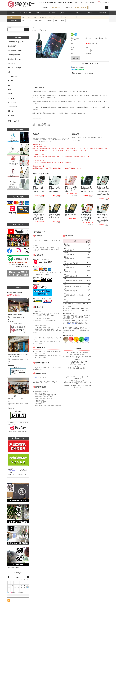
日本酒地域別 (49, 20)
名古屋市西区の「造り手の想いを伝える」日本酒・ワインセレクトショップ (55, 2)
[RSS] (8, 601)
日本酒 (13, 12)
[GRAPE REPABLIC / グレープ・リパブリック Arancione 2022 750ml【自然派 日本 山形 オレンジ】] (87, 208)
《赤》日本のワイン (44, 30)
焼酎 (9, 72)
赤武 (35, 17)
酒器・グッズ (12, 111)
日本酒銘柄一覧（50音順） (16, 42)
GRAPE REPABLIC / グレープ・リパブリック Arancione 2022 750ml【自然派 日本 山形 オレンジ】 (87, 217)
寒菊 (23, 17)
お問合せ (77, 12)
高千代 (29, 17)
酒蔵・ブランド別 (26, 20)
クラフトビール (12, 76)
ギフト (73, 17)
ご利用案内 (52, 12)
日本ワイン (39, 12)
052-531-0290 (11, 321)
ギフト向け (11, 115)
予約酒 (90, 12)
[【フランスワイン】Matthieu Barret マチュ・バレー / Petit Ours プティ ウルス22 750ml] (87, 180)
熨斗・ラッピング (13, 121)
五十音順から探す (38, 20)
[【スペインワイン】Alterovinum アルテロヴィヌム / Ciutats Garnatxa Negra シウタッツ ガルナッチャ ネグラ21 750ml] (103, 208)
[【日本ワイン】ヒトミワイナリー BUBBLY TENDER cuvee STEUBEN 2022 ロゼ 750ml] (39, 180)
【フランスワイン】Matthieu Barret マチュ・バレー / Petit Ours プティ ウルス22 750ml (87, 190)
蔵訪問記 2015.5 (15, 567)
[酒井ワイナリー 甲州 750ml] (71, 208)
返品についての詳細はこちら (78, 67)
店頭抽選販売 (102, 12)
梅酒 (9, 89)
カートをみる (95, 2)
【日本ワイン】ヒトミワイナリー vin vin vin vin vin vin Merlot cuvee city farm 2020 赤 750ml (54, 190)
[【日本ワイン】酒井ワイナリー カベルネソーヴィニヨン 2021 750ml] (55, 208)
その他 (10, 93)
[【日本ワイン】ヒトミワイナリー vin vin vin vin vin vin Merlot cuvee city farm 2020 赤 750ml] (55, 180)
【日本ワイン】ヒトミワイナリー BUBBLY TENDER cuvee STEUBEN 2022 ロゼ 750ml (39, 190)
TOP (33, 27)
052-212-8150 (11, 365)
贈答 (56, 20)
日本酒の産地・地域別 (14, 50)
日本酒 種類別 (12, 46)
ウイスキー (65, 17)
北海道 (44, 29)
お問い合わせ (12, 470)
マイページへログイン (82, 2)
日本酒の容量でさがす (14, 59)
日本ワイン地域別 (37, 29)
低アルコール (43, 17)
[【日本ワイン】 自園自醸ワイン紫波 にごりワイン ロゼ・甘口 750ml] (71, 180)
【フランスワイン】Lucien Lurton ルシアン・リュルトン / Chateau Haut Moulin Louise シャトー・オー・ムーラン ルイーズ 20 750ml (103, 191)
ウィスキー (11, 80)
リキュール (11, 98)
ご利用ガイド (105, 2)
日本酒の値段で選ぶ (14, 55)
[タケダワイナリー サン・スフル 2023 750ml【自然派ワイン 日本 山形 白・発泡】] (39, 208)
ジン (9, 85)
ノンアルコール (12, 106)
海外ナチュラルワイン (26, 12)
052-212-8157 (11, 408)
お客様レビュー (64, 12)
